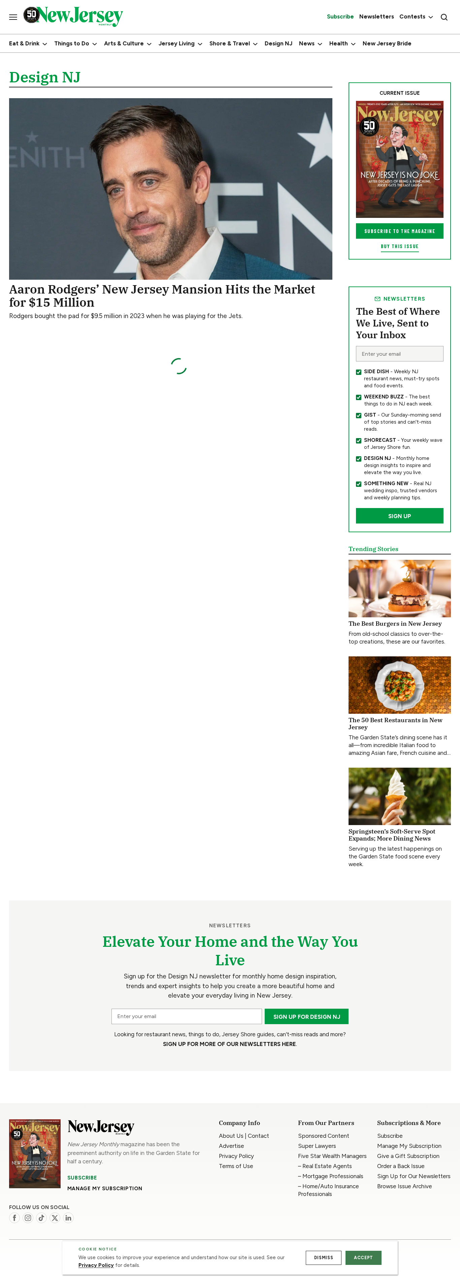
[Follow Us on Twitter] (55, 1217)
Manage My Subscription (104, 1189)
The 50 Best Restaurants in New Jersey (395, 723)
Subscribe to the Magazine (399, 231)
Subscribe (82, 1178)
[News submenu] (320, 44)
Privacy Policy (96, 1265)
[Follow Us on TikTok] (41, 1217)
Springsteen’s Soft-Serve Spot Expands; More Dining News (392, 835)
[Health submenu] (353, 44)
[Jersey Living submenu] (200, 44)
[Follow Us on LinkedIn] (68, 1217)
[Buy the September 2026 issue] (399, 159)
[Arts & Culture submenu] (149, 44)
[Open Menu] (13, 17)
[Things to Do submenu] (94, 44)
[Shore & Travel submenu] (255, 44)
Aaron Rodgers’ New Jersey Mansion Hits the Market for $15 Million (162, 295)
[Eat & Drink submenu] (44, 44)
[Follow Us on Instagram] (28, 1217)
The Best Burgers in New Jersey (395, 623)
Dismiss (323, 1257)
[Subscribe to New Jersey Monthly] (35, 1153)
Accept (363, 1257)
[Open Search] (444, 17)
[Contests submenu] (430, 17)
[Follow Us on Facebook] (14, 1217)
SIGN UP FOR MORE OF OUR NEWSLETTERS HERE (229, 1044)
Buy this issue (400, 246)
